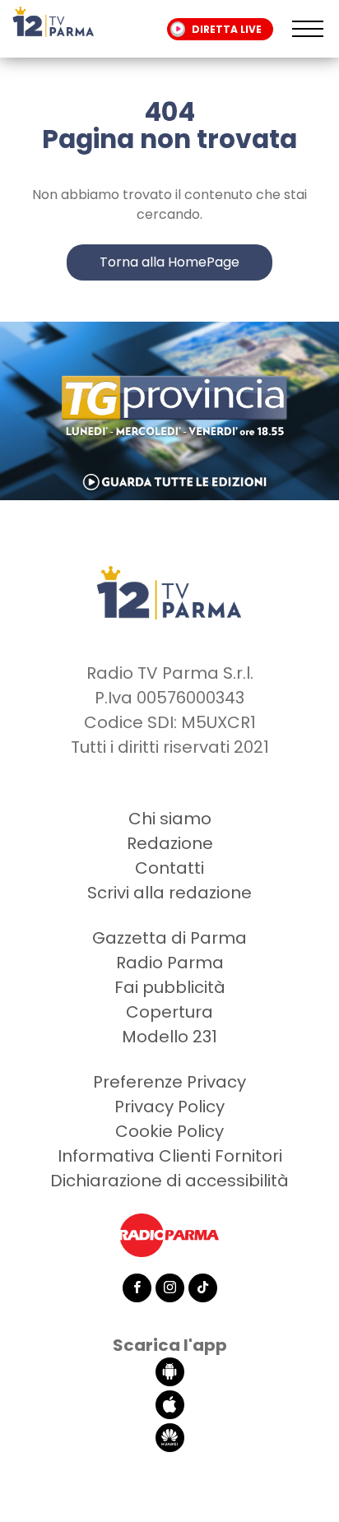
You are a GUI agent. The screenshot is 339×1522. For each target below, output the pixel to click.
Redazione (170, 843)
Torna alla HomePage (169, 262)
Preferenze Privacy (169, 1081)
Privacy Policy (169, 1106)
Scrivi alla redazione (169, 892)
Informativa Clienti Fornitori (170, 1155)
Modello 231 (169, 1036)
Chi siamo (169, 818)
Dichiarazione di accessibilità (169, 1180)
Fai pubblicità (169, 987)
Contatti (169, 867)
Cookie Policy (169, 1131)
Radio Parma (170, 962)
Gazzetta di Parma (169, 937)
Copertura (169, 1011)
